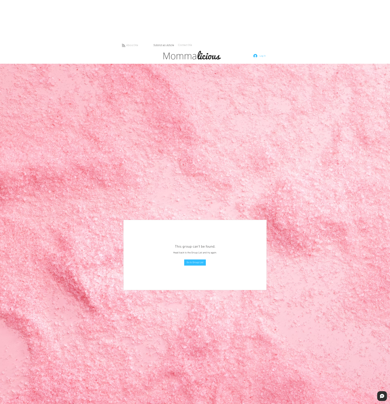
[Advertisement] (91, 21)
